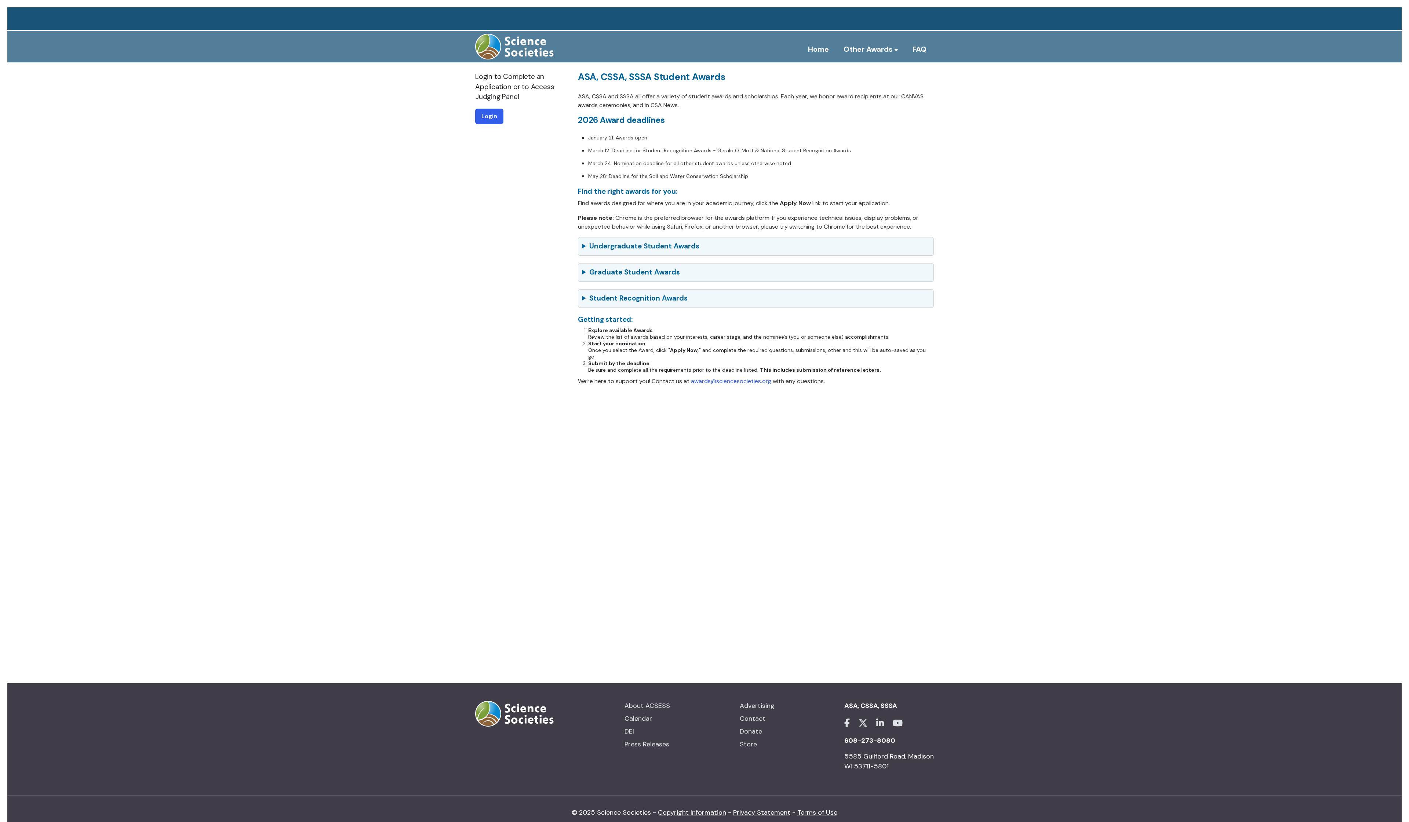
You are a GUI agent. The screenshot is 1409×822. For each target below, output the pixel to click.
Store (748, 744)
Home (818, 49)
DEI (629, 731)
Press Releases (647, 744)
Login (489, 116)
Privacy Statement (761, 812)
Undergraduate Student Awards (644, 246)
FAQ (919, 49)
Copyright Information (692, 812)
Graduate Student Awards (634, 272)
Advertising (757, 705)
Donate (751, 731)
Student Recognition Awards (638, 298)
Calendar (638, 718)
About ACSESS (647, 705)
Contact (752, 718)
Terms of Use (817, 812)
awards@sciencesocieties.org (731, 381)
